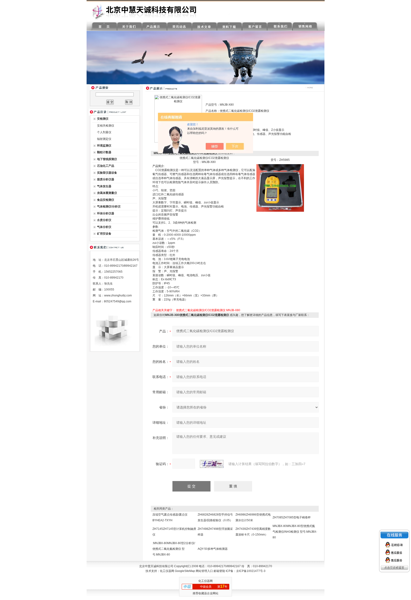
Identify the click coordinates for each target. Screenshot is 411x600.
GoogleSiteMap (185, 571)
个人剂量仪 (104, 132)
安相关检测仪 (105, 125)
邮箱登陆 (219, 571)
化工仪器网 (167, 571)
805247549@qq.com (117, 301)
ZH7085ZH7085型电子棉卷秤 (292, 517)
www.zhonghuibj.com (118, 295)
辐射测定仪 (104, 139)
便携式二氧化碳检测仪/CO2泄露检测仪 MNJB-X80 (208, 310)
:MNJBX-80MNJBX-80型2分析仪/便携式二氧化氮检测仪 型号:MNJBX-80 (173, 548)
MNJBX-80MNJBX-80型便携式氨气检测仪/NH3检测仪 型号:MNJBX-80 (295, 531)
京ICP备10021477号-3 (250, 571)
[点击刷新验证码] (212, 464)
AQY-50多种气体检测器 (213, 549)
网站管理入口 (204, 571)
